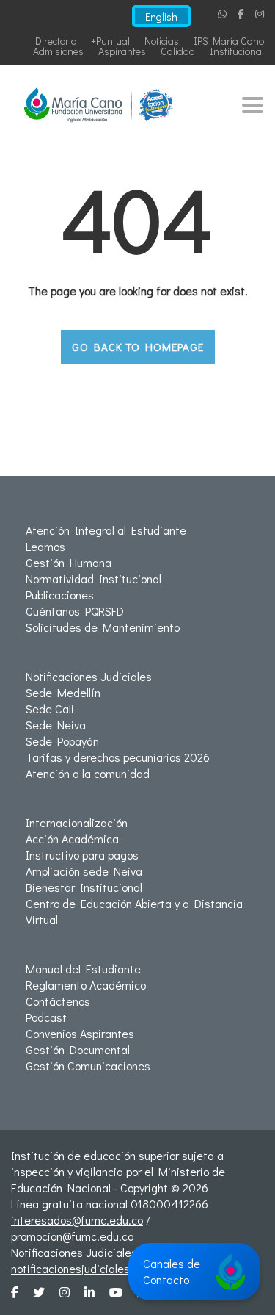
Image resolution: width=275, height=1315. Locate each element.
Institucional (237, 51)
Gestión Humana (68, 562)
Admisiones (58, 51)
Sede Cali (50, 708)
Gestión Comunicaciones (88, 1065)
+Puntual (110, 41)
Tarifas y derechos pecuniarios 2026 (118, 757)
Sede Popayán (62, 741)
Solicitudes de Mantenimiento (103, 627)
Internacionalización (77, 822)
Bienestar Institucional (84, 887)
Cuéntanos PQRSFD (75, 611)
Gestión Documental (78, 1049)
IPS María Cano (229, 41)
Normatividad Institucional (93, 578)
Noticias (161, 41)
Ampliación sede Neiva (84, 871)
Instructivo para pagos (82, 854)
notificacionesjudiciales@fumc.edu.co (106, 1268)
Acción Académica (72, 838)
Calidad (178, 51)
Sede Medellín (63, 692)
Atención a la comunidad (88, 773)
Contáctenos (58, 1001)
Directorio (55, 41)
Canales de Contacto (171, 1271)
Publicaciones (60, 594)
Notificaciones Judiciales (89, 676)
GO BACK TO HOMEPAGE (138, 346)
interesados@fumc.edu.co (77, 1220)
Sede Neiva (56, 724)
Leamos (45, 546)
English (161, 17)
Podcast (46, 1017)
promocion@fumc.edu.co (72, 1236)
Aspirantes (122, 51)
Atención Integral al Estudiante (106, 530)
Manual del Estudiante (83, 968)
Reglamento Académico (86, 984)
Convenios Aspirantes (80, 1033)
